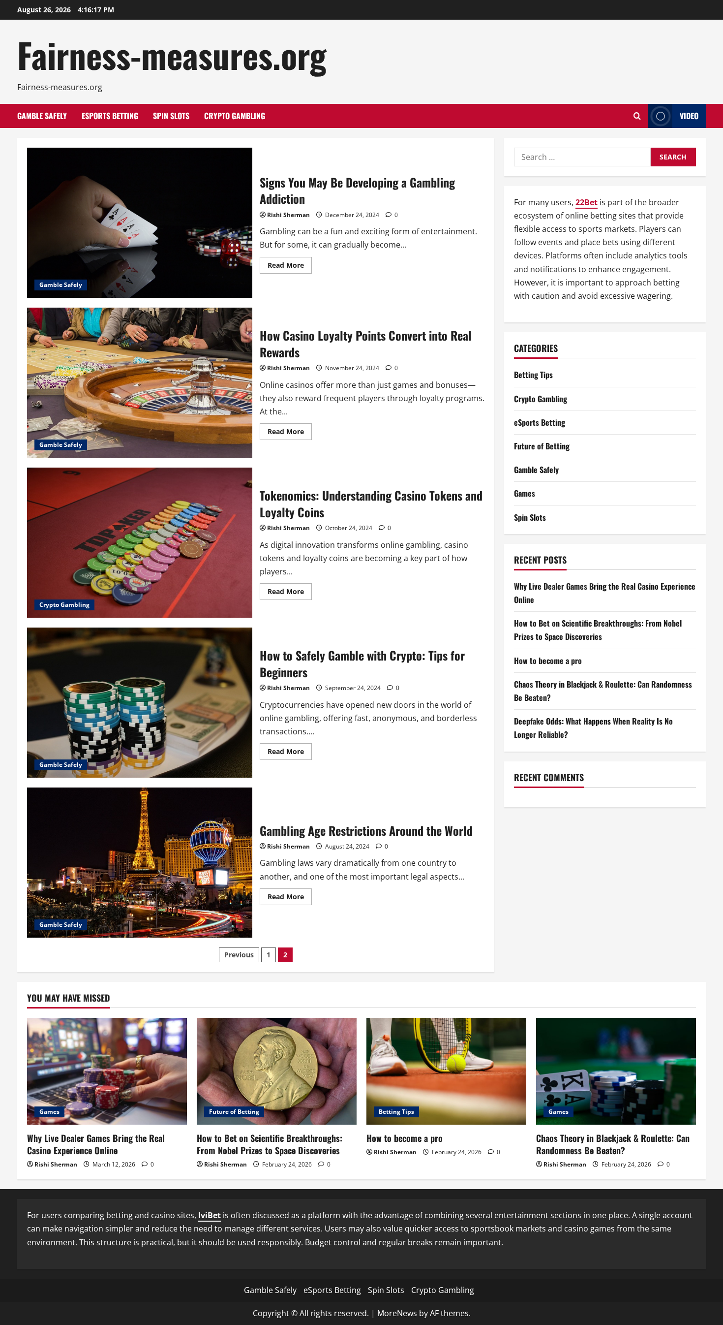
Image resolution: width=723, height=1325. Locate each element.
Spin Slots (171, 116)
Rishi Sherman (288, 215)
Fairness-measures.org (172, 55)
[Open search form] (637, 116)
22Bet (586, 202)
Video (689, 116)
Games (524, 493)
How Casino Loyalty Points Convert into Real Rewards (139, 383)
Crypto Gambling (234, 116)
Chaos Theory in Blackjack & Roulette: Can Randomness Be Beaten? (613, 1144)
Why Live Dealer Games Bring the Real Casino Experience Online (96, 1144)
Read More (290, 267)
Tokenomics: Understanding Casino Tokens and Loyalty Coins (139, 543)
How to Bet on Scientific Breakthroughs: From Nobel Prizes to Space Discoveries (269, 1144)
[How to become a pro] (446, 1071)
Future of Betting (542, 446)
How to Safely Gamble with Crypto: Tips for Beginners (139, 703)
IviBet (209, 1215)
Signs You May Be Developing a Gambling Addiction (139, 223)
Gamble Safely (42, 116)
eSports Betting (110, 116)
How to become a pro (548, 660)
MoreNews (397, 1313)
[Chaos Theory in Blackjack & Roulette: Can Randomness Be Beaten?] (616, 1071)
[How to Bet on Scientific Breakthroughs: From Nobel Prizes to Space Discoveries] (277, 1071)
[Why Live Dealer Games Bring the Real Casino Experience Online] (107, 1071)
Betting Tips (533, 374)
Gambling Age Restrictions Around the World (139, 863)
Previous (239, 954)
